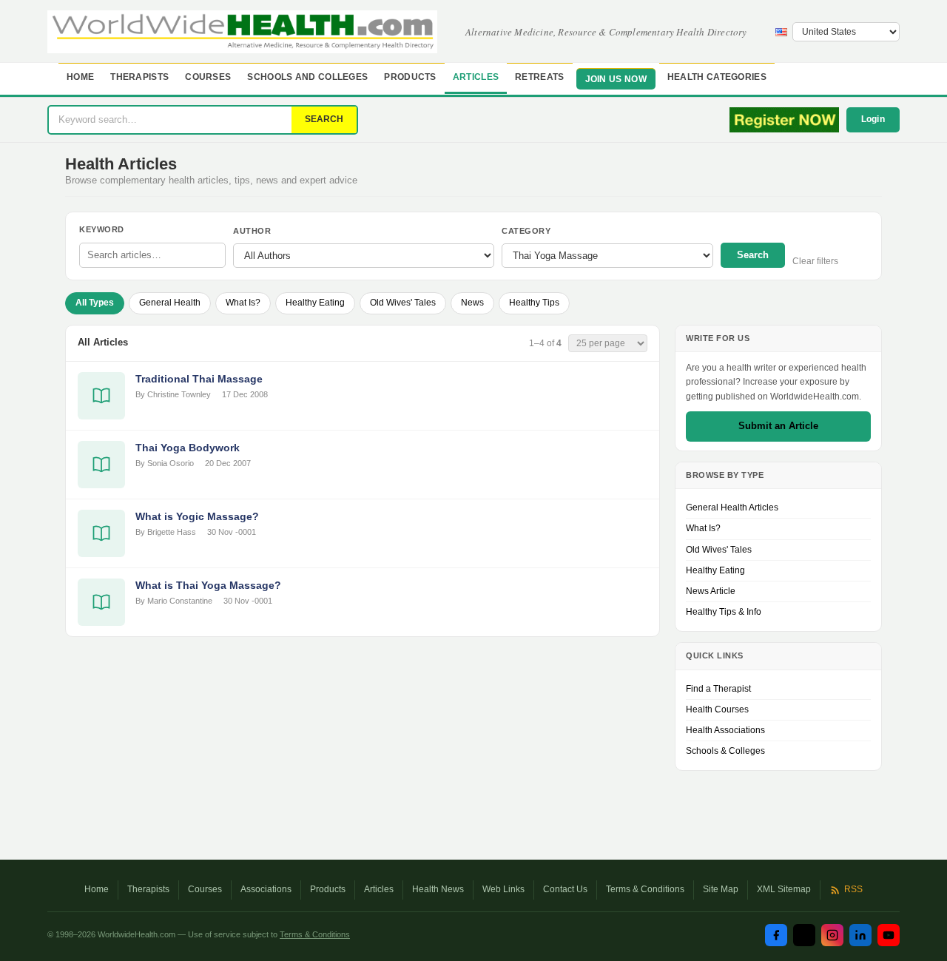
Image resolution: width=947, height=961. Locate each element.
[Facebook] (776, 935)
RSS (853, 889)
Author (252, 230)
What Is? (243, 302)
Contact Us (565, 889)
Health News (438, 889)
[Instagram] (832, 935)
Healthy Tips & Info (723, 612)
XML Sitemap (784, 889)
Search (753, 254)
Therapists (139, 77)
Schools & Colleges (725, 751)
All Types (94, 302)
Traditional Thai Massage (199, 379)
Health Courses (717, 709)
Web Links (503, 889)
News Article (710, 591)
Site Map (720, 889)
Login (873, 119)
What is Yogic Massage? (197, 516)
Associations (265, 889)
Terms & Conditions (645, 889)
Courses (208, 77)
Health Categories (716, 77)
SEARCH (324, 119)
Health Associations (725, 730)
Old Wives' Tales (403, 302)
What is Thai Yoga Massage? (208, 585)
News (472, 302)
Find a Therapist (718, 689)
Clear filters (815, 261)
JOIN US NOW (616, 79)
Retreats (539, 77)
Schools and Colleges (307, 77)
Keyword (101, 229)
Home (80, 77)
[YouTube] (888, 935)
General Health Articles (732, 507)
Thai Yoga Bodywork (187, 447)
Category (526, 230)
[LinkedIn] (860, 935)
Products (410, 77)
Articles (476, 77)
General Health (169, 302)
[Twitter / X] (804, 935)
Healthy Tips (534, 302)
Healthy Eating (315, 302)
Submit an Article (778, 425)
